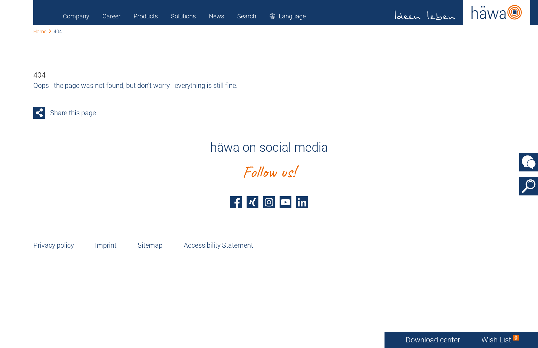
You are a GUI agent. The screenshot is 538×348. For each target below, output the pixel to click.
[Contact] (528, 162)
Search (246, 16)
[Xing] (252, 202)
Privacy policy (53, 245)
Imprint (105, 245)
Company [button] (76, 16)
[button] (287, 16)
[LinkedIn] (302, 202)
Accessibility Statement (218, 245)
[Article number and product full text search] (528, 186)
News (216, 16)
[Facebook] (236, 202)
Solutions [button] (183, 16)
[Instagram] (269, 202)
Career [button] (111, 16)
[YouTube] (285, 202)
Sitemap (150, 245)
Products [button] (146, 16)
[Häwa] (462, 12)
